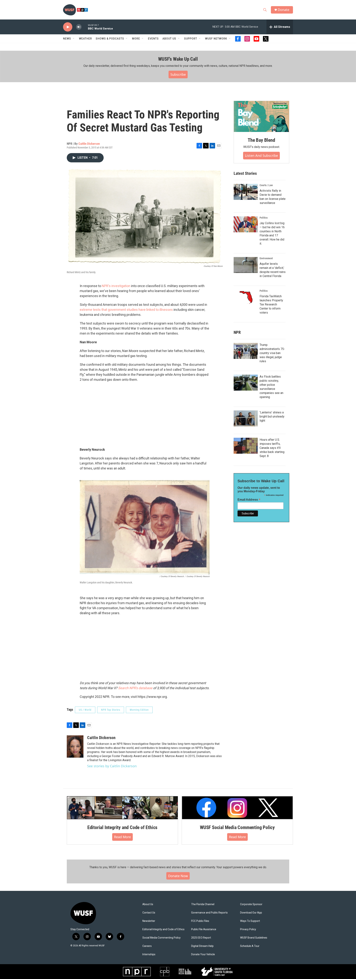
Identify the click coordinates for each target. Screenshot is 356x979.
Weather (85, 38)
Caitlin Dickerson (89, 143)
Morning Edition (139, 709)
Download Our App (251, 912)
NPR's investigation (116, 286)
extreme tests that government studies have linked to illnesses (126, 310)
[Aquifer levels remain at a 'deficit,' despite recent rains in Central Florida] (246, 265)
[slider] (84, 27)
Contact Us (148, 912)
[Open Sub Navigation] (73, 38)
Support (190, 38)
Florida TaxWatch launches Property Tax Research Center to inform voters (271, 304)
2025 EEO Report (201, 937)
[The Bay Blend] (261, 116)
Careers (147, 946)
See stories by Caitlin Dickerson (112, 766)
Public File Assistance (203, 929)
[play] (68, 27)
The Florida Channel (202, 904)
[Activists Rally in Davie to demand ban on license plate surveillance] (246, 192)
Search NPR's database (135, 688)
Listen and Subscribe (261, 155)
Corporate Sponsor (251, 904)
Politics (264, 217)
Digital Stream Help (202, 946)
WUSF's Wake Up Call (178, 59)
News (67, 38)
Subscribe (178, 74)
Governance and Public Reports (209, 912)
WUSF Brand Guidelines (253, 937)
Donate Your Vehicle (203, 954)
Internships (148, 954)
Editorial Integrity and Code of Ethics (122, 827)
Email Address (249, 499)
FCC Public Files (200, 921)
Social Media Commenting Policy (161, 937)
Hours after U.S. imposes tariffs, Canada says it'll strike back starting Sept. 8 (272, 448)
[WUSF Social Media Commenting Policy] (237, 807)
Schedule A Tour (249, 946)
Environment (266, 258)
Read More (122, 837)
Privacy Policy (248, 929)
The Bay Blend (261, 140)
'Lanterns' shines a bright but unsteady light (272, 416)
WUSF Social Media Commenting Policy (237, 827)
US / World (85, 709)
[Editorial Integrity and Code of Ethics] (122, 807)
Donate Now (178, 876)
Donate (283, 10)
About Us (147, 904)
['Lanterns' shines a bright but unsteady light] (246, 418)
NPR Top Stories (110, 709)
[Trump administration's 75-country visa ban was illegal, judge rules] (246, 351)
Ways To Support (250, 921)
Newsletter (148, 921)
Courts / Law (266, 185)
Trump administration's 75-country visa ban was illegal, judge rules (272, 353)
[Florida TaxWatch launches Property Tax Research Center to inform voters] (246, 297)
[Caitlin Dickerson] (75, 746)
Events (153, 38)
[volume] (79, 27)
